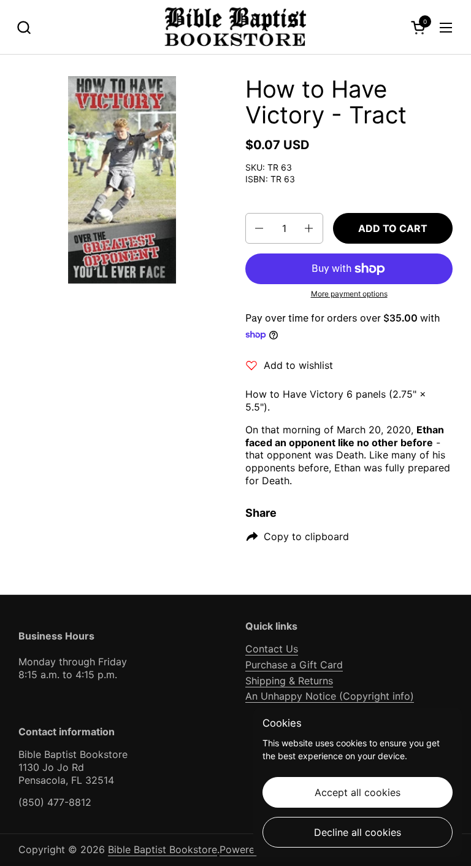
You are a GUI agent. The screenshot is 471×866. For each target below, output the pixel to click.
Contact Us (271, 649)
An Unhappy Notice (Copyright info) (329, 696)
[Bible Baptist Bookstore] (236, 27)
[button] (23, 27)
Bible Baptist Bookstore (162, 849)
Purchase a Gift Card (294, 665)
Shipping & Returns (289, 681)
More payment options (349, 293)
